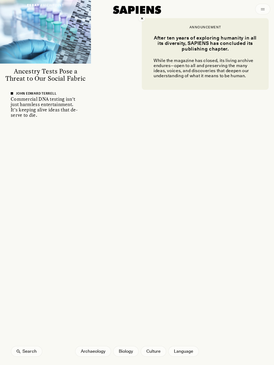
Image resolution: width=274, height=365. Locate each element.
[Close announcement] (141, 18)
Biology (126, 351)
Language (183, 351)
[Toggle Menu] (263, 9)
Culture (153, 351)
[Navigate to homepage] (137, 9)
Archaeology (93, 351)
